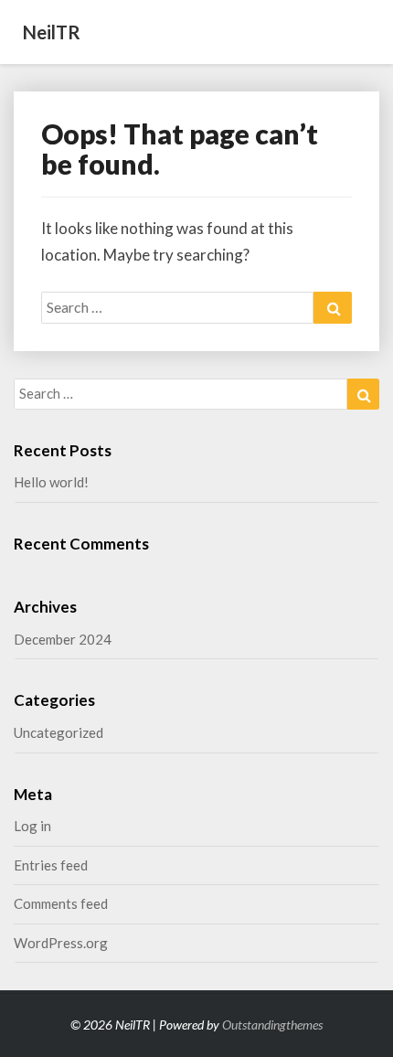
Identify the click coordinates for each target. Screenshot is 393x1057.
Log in (32, 825)
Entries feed (51, 865)
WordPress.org (61, 942)
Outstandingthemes (272, 1024)
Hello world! (51, 482)
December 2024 (63, 639)
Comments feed (61, 903)
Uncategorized (58, 732)
